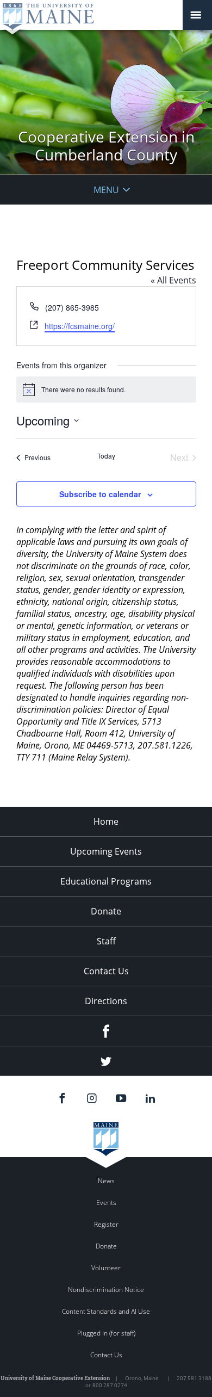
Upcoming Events (106, 851)
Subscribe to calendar (100, 494)
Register (106, 1224)
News (106, 1180)
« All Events (173, 280)
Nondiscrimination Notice (106, 1289)
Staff (106, 941)
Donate (106, 911)
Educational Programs (106, 881)
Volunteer (106, 1267)
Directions (106, 1001)
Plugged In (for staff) (106, 1333)
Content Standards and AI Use (106, 1311)
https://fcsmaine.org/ (80, 325)
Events (106, 1202)
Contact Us (106, 971)
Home (106, 821)
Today (106, 456)
